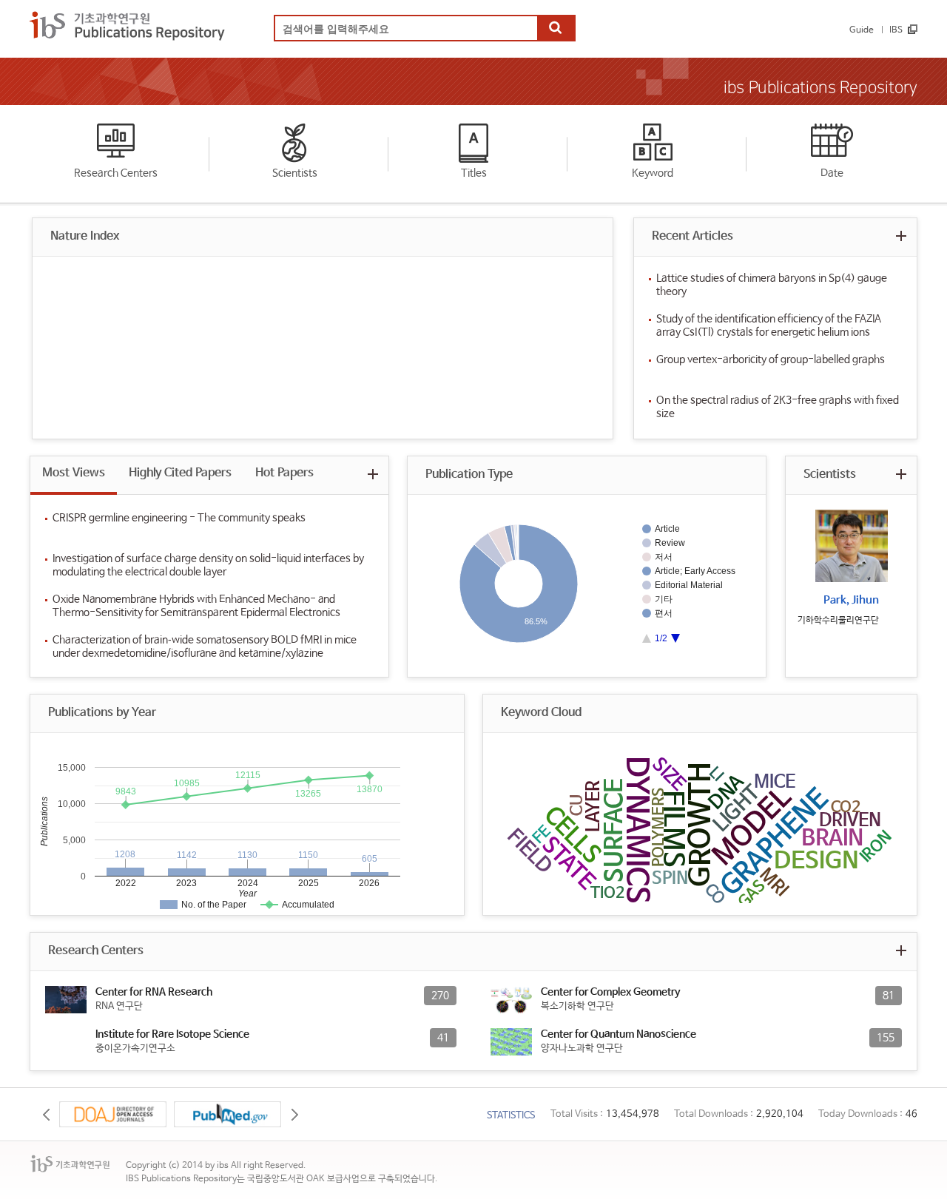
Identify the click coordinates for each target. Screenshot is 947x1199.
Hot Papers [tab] (284, 473)
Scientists (294, 173)
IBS (896, 30)
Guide (861, 30)
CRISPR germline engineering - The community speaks (179, 518)
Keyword (652, 173)
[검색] (555, 28)
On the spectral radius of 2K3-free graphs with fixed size (777, 406)
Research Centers (116, 173)
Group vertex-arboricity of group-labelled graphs (770, 359)
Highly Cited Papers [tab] (180, 473)
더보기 (900, 235)
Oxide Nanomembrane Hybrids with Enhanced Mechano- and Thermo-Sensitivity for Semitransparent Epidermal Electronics (196, 605)
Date (831, 173)
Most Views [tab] (73, 473)
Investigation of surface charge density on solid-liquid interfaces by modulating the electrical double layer (208, 565)
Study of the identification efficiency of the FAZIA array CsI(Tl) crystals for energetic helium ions (768, 325)
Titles (474, 173)
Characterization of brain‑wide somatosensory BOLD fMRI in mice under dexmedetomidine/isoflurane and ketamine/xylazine (205, 646)
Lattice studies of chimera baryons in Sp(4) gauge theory (771, 284)
